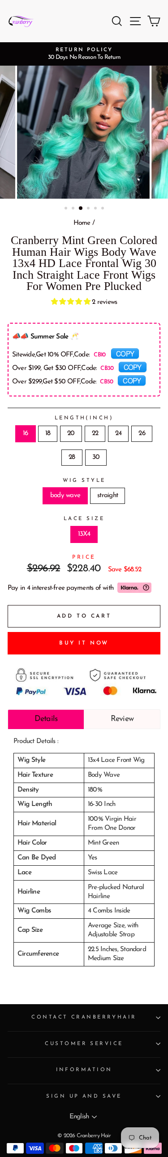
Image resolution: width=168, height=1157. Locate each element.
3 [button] (81, 208)
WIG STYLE (84, 480)
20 (70, 433)
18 (47, 433)
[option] (84, 54)
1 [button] (67, 209)
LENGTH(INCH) (84, 418)
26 (141, 433)
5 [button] (96, 209)
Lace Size (84, 518)
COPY (125, 353)
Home (81, 223)
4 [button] (89, 209)
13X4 (84, 534)
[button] (71, 302)
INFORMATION (84, 1069)
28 (72, 457)
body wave (65, 495)
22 (95, 433)
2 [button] (74, 209)
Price (84, 557)
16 (25, 433)
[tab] (46, 719)
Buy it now (84, 643)
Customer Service (84, 1043)
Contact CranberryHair (83, 1017)
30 (95, 457)
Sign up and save (83, 1096)
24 (118, 433)
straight (107, 495)
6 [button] (103, 209)
